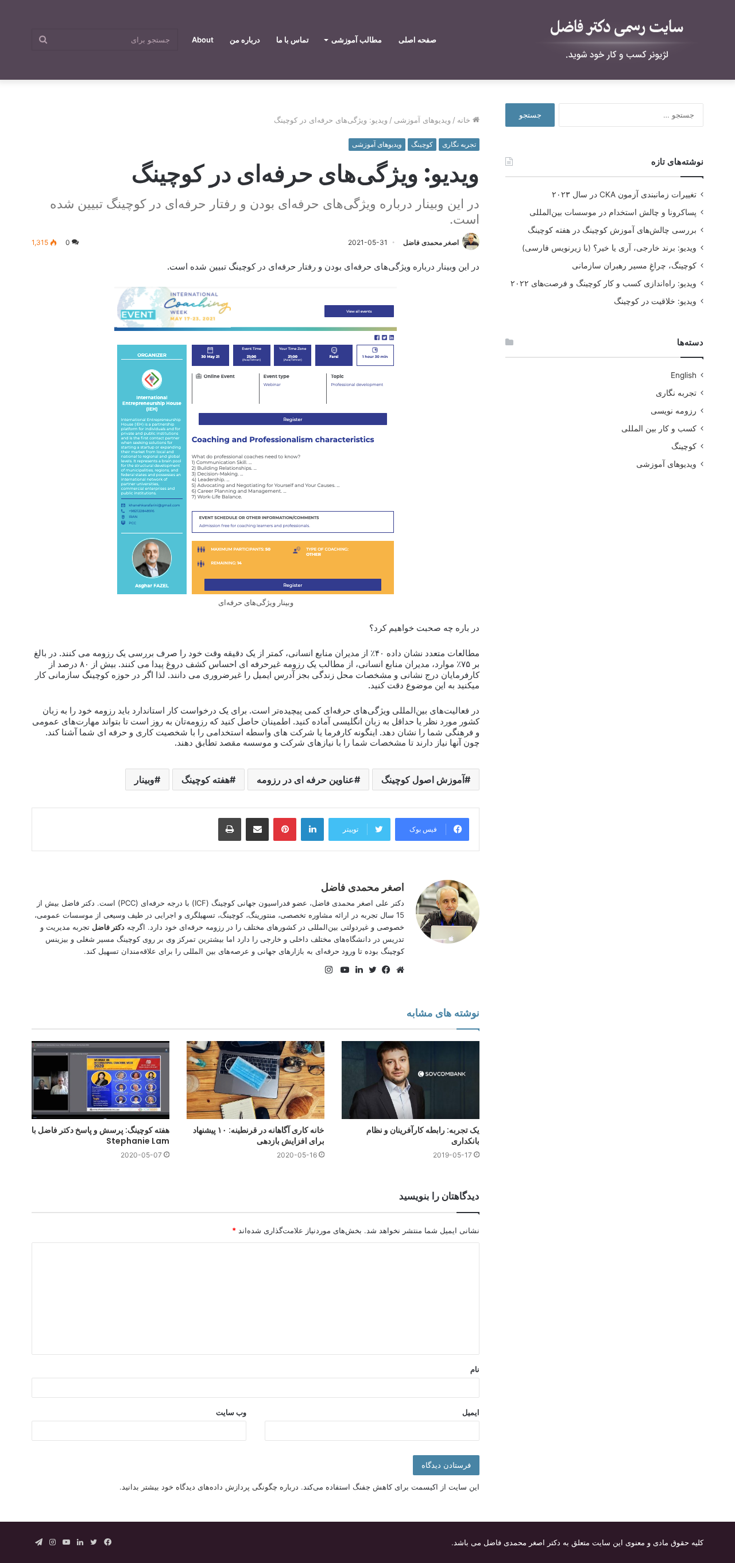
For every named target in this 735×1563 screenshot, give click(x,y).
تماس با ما (292, 39)
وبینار (144, 779)
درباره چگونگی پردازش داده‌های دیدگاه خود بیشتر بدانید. (209, 1486)
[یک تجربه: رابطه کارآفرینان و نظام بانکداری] (410, 1079)
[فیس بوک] (383, 970)
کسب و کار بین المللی (659, 428)
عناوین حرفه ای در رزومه (305, 779)
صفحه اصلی (417, 39)
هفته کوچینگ (205, 779)
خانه (465, 119)
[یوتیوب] (342, 970)
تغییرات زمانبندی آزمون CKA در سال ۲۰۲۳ (624, 194)
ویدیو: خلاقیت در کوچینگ (655, 301)
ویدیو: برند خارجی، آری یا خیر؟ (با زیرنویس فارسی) (609, 247)
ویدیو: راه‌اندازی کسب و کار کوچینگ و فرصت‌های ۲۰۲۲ (603, 283)
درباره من (245, 39)
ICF (200, 902)
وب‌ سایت (231, 1412)
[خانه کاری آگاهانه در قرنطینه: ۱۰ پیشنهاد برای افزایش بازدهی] (255, 1079)
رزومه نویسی (674, 410)
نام (474, 1369)
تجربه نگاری (459, 144)
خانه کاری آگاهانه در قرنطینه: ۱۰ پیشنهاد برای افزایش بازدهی (258, 1135)
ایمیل (470, 1412)
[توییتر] (370, 970)
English (684, 375)
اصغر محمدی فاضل (431, 242)
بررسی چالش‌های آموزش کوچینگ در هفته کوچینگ (612, 230)
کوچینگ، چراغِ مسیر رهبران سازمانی (634, 265)
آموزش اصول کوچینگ (423, 779)
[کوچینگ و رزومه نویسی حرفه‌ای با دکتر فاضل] (617, 39)
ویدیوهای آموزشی (422, 119)
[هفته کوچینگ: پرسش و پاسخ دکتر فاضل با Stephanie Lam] (100, 1079)
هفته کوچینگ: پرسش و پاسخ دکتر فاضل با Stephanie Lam (100, 1135)
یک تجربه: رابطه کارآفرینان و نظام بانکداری (422, 1135)
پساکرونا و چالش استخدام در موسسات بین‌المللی (613, 212)
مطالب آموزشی (356, 39)
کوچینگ (422, 144)
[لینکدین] (356, 970)
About (203, 39)
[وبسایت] (397, 970)
